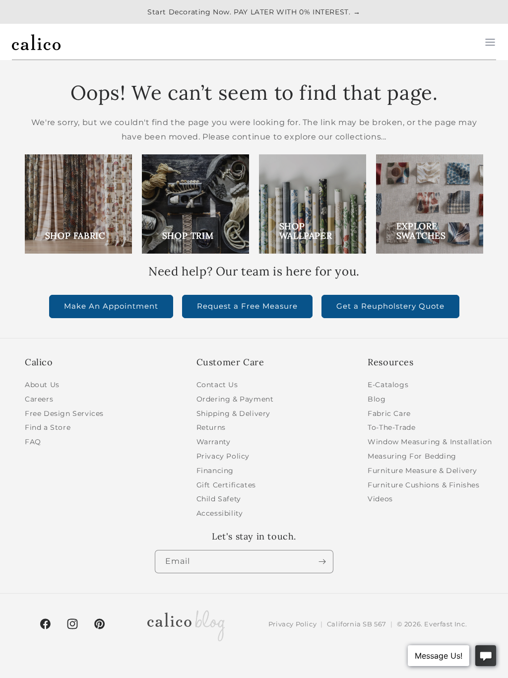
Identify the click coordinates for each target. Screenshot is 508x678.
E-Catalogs (388, 384)
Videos (380, 498)
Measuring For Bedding (412, 456)
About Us (42, 384)
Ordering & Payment (235, 399)
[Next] (322, 561)
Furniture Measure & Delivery (422, 470)
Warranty (213, 441)
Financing (215, 470)
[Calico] (36, 42)
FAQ (33, 441)
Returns (211, 427)
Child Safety (218, 498)
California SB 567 (356, 624)
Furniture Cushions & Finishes (423, 484)
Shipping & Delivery (233, 413)
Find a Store (47, 427)
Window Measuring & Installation (430, 441)
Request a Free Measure (247, 306)
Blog (376, 399)
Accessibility (219, 513)
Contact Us (217, 384)
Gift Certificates (226, 484)
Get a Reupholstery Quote (390, 306)
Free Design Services (64, 413)
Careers (39, 399)
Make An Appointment (111, 306)
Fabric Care (389, 413)
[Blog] (186, 624)
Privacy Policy (223, 456)
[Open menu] (490, 42)
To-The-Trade (391, 427)
